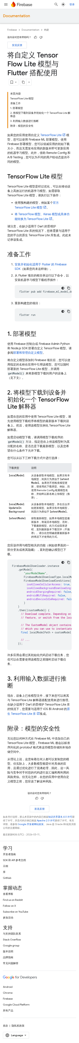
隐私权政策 (18, 1025)
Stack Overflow (12, 939)
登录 (72, 4)
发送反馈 (17, 45)
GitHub (7, 878)
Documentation (16, 16)
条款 (5, 1025)
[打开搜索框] (56, 4)
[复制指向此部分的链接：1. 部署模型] (40, 334)
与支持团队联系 (12, 933)
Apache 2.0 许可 (46, 820)
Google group (11, 945)
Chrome (7, 992)
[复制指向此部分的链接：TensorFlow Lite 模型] (66, 177)
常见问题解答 (10, 963)
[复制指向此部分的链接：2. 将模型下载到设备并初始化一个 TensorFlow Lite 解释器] (40, 407)
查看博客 (8, 894)
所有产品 (8, 1010)
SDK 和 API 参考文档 (14, 860)
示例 (5, 866)
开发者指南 (9, 854)
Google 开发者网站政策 (31, 824)
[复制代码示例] (69, 288)
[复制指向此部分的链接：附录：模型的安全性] (64, 729)
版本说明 (8, 951)
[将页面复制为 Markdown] (23, 82)
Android (7, 987)
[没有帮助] (41, 37)
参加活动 (8, 917)
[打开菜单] (6, 4)
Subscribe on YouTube (15, 911)
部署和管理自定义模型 (28, 353)
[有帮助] (35, 37)
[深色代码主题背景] (63, 288)
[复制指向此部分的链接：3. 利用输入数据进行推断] (17, 686)
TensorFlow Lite (51, 135)
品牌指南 (8, 957)
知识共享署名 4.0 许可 (60, 816)
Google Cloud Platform (16, 1004)
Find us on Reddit (13, 900)
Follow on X (9, 905)
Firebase (12, 29)
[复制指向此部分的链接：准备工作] (34, 255)
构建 (46, 29)
